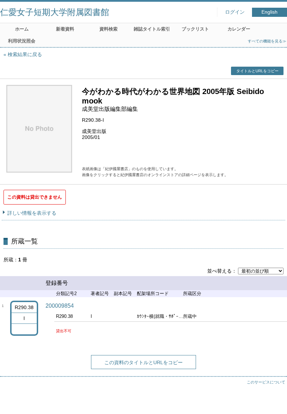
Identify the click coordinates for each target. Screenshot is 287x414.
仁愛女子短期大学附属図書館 (54, 12)
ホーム (22, 29)
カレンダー (238, 29)
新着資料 (65, 29)
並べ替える (219, 271)
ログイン (235, 12)
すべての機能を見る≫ (267, 41)
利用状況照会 (21, 41)
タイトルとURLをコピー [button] (257, 71)
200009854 (60, 306)
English (269, 12)
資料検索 (108, 29)
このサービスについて (266, 382)
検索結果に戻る (25, 54)
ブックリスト (195, 29)
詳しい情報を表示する (31, 213)
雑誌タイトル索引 (152, 29)
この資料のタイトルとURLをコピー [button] (143, 362)
